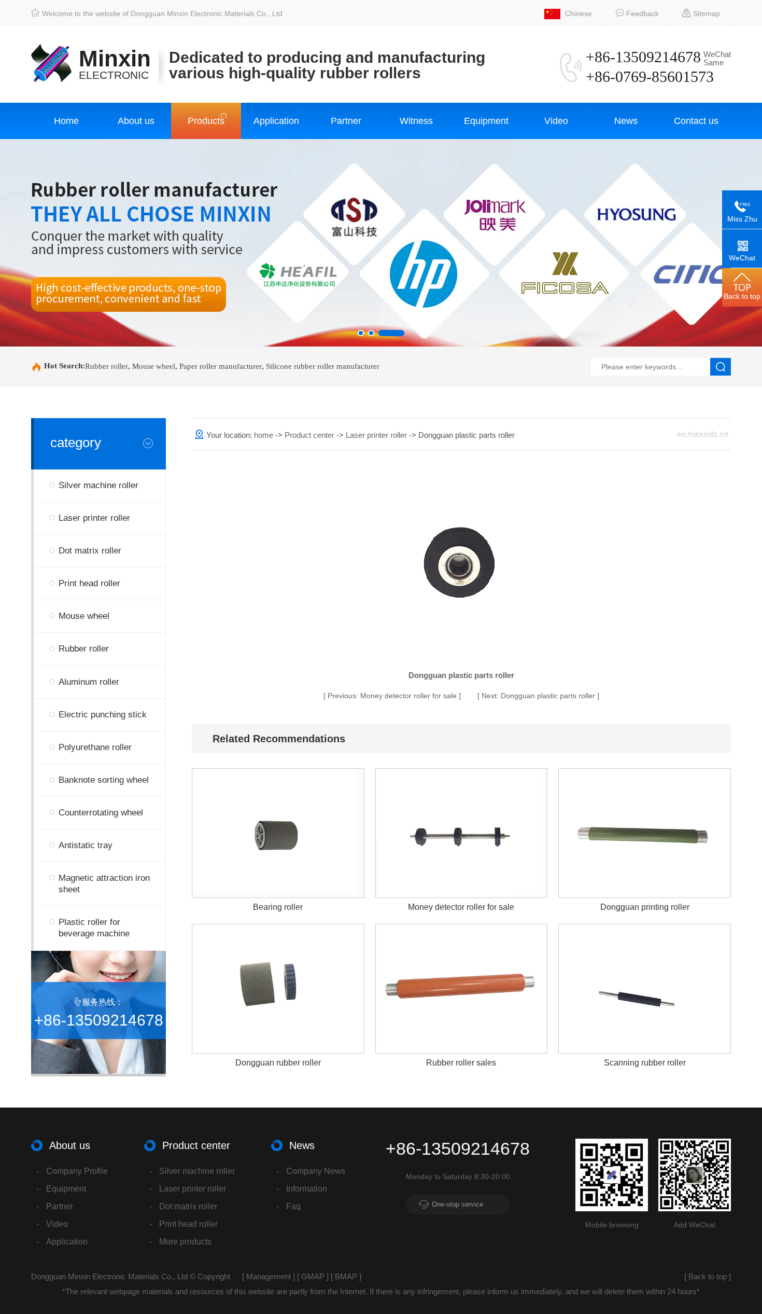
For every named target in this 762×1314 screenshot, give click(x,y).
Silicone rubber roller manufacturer (322, 366)
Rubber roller (106, 366)
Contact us (696, 121)
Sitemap (705, 13)
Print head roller (89, 583)
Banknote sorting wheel (104, 780)
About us (136, 121)
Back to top (707, 1276)
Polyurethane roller (95, 747)
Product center (310, 435)
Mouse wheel (153, 366)
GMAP (312, 1276)
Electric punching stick (103, 715)
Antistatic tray (85, 845)
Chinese (577, 13)
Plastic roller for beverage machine (94, 927)
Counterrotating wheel (101, 813)
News (626, 121)
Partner (346, 121)
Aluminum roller (89, 682)
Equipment (486, 121)
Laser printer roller (94, 518)
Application (276, 121)
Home (66, 121)
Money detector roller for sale (393, 695)
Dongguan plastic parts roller (539, 695)
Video (556, 121)
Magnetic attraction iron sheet (104, 883)
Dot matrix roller (90, 551)
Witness (416, 121)
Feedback (641, 13)
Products (206, 121)
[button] (361, 333)
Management (268, 1276)
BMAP (346, 1276)
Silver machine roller (98, 485)
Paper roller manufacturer (220, 366)
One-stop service (457, 1204)
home (263, 435)
